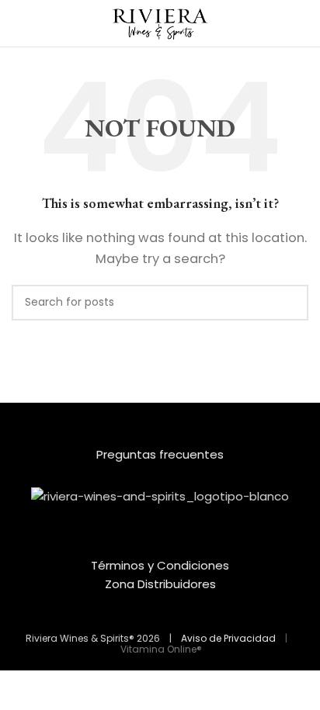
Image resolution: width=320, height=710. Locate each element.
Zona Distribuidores (160, 584)
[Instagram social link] (170, 544)
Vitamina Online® (160, 649)
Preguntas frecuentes (160, 454)
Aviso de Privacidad (228, 638)
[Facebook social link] (150, 544)
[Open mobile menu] (18, 23)
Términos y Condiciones (160, 565)
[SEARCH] (290, 302)
